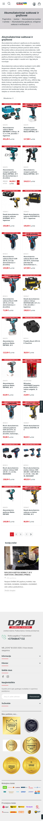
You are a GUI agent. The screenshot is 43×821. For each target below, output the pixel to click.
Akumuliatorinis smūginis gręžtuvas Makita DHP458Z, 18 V (31, 172)
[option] (21, 569)
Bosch (5, 254)
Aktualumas (8, 98)
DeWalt (5, 211)
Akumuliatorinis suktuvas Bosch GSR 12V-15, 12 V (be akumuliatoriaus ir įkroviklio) (10, 303)
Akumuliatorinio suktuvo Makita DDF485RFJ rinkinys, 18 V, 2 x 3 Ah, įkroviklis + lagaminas (11, 132)
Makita (5, 125)
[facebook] (3, 676)
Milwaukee (27, 380)
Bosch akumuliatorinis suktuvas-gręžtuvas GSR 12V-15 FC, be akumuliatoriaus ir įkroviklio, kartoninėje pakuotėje (10, 430)
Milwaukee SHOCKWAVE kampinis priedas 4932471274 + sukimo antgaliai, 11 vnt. (31, 387)
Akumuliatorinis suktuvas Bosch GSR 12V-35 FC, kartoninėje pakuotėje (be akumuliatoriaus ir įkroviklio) (31, 261)
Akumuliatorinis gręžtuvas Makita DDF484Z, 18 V (8, 343)
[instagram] (8, 676)
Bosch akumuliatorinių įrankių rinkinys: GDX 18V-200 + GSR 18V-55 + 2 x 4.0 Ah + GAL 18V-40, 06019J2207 (32, 472)
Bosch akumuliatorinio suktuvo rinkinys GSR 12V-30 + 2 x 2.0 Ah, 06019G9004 (10, 471)
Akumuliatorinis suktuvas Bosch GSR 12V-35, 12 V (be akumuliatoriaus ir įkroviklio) (10, 260)
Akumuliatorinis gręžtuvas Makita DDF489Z (8, 512)
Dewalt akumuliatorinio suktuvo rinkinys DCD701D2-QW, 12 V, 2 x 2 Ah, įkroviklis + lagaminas (32, 303)
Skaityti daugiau (9, 590)
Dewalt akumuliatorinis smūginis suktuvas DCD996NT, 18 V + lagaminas (11, 217)
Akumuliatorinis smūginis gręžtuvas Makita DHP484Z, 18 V (31, 129)
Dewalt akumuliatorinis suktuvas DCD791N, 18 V (31, 427)
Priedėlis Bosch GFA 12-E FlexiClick (32, 342)
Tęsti (31, 534)
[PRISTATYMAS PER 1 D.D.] (11, 113)
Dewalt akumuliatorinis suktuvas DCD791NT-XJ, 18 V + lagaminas (32, 216)
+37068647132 (16, 638)
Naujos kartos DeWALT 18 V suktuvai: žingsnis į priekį (18, 574)
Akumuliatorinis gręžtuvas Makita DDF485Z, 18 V (8, 385)
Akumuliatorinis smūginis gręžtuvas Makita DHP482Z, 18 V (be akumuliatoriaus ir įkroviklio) (10, 174)
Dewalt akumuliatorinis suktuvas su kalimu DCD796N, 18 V (31, 512)
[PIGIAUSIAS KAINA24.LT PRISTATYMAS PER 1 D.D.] (31, 113)
